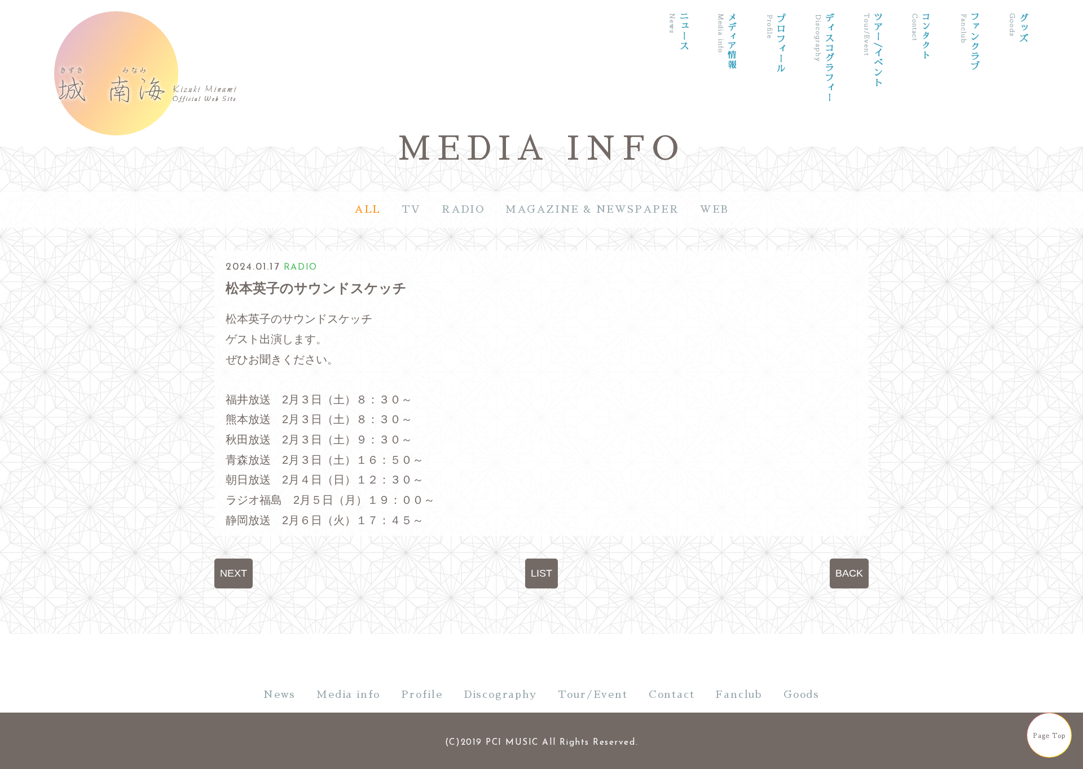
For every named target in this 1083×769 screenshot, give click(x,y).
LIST (541, 573)
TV (411, 209)
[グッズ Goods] (1018, 75)
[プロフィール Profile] (775, 75)
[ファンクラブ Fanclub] (969, 75)
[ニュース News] (678, 75)
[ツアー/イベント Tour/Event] (872, 75)
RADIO (463, 209)
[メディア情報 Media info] (727, 75)
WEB (714, 209)
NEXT (233, 573)
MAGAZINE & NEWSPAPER (592, 209)
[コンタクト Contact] (921, 75)
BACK (849, 573)
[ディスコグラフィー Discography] (824, 75)
